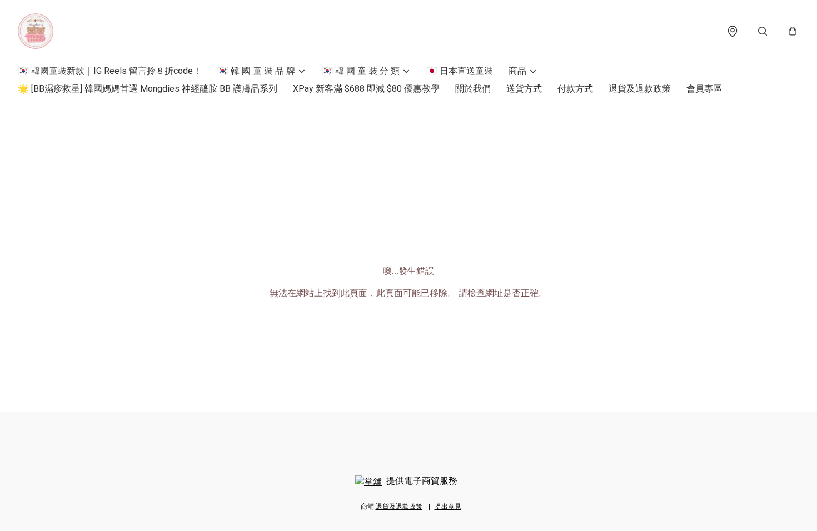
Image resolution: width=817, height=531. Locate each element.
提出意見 (448, 506)
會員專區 (704, 88)
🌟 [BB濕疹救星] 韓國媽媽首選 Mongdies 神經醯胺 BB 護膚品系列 (147, 88)
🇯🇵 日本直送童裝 (459, 71)
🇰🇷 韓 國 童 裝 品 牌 (256, 71)
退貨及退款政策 (640, 88)
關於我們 (473, 88)
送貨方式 (524, 88)
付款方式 (575, 88)
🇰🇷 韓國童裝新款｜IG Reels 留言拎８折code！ (110, 71)
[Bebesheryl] (35, 31)
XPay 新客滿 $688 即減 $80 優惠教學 (366, 88)
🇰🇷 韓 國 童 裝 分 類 (361, 71)
